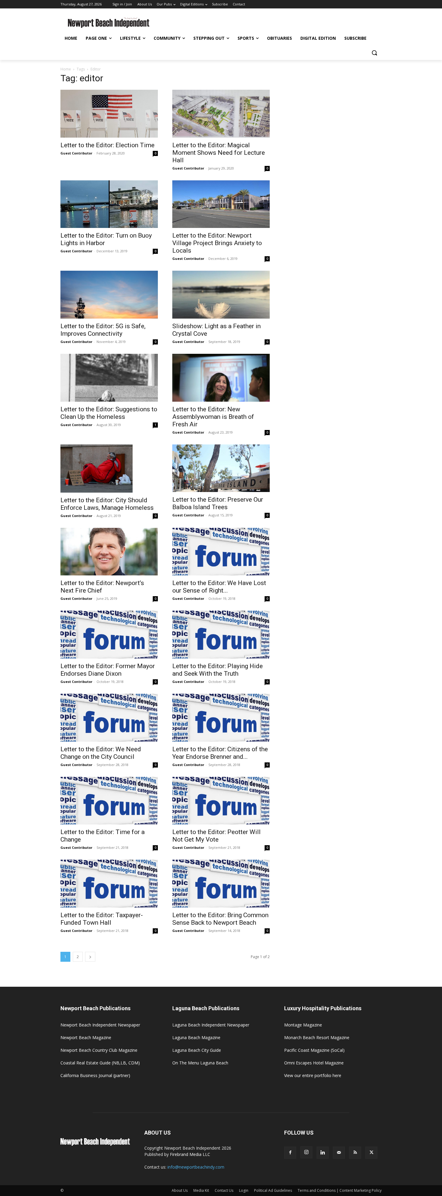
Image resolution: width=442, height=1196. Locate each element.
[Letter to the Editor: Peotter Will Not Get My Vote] (221, 801)
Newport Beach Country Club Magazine (98, 1050)
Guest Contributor (76, 153)
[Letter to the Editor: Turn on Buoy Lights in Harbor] (109, 204)
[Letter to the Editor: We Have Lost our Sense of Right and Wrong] (221, 552)
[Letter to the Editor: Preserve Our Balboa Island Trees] (221, 468)
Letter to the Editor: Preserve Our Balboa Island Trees (217, 503)
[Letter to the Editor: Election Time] (109, 114)
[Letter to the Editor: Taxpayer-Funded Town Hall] (109, 884)
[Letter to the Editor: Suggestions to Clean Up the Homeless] (109, 378)
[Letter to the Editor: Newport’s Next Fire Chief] (109, 552)
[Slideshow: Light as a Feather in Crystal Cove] (221, 295)
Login (243, 1190)
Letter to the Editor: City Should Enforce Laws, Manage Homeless (107, 504)
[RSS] (355, 1153)
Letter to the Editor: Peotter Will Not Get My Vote (216, 835)
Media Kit (201, 1190)
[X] (371, 1153)
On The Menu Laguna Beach (200, 1063)
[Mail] (339, 1153)
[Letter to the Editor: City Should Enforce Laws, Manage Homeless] (109, 468)
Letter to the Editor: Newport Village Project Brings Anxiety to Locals (217, 243)
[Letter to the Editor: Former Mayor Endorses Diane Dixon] (109, 635)
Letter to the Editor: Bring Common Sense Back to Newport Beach (220, 918)
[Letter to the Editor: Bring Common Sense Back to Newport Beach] (221, 884)
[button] (374, 52)
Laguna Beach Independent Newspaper (210, 1025)
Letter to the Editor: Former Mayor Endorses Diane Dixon (107, 669)
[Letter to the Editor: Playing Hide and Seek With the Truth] (221, 635)
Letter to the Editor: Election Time (107, 145)
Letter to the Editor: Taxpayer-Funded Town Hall (101, 918)
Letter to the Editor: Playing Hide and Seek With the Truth (217, 669)
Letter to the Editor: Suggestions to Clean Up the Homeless (108, 413)
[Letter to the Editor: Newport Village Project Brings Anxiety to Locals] (221, 204)
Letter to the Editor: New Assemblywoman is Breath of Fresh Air (213, 417)
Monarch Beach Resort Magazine (316, 1037)
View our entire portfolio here (312, 1075)
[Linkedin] (323, 1153)
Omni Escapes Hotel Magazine (314, 1063)
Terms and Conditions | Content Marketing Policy (340, 1190)
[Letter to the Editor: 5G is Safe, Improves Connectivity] (109, 295)
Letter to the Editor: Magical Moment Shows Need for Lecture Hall (218, 153)
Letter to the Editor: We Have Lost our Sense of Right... (219, 586)
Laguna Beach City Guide (196, 1050)
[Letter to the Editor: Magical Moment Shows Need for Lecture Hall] (221, 114)
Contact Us (224, 1190)
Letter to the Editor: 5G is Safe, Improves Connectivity (103, 329)
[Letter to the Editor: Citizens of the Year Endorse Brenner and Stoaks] (221, 718)
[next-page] (90, 957)
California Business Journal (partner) (95, 1075)
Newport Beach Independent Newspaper (100, 1025)
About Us (180, 1190)
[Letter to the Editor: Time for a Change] (109, 801)
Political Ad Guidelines (273, 1190)
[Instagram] (306, 1152)
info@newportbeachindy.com (195, 1167)
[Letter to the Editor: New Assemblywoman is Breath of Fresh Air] (221, 378)
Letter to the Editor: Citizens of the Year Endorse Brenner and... (220, 753)
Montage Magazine (303, 1025)
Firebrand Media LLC (190, 1154)
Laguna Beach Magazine (196, 1037)
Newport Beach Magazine (85, 1037)
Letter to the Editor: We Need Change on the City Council (100, 753)
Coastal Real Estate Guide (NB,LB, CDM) (100, 1063)
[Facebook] (290, 1153)
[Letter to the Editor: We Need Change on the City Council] (109, 718)
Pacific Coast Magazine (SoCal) (314, 1050)
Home (65, 69)
